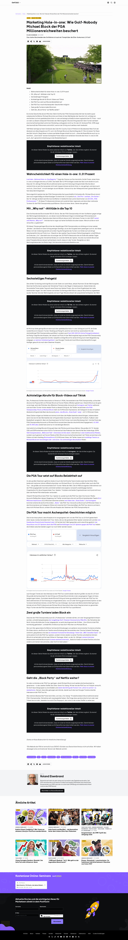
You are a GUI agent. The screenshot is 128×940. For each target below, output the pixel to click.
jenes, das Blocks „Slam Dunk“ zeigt (68, 412)
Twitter (90, 405)
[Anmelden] (114, 2)
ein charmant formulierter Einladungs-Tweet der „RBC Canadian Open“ (73, 633)
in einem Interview (87, 637)
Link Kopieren (46, 41)
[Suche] (111, 2)
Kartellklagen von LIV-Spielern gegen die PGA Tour (77, 524)
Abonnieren (57, 921)
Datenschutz (82, 933)
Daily (24, 14)
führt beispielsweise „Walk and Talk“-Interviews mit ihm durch (49, 433)
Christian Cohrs (86, 827)
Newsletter (58, 933)
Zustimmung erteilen (62, 156)
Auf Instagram (91, 501)
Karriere (38, 933)
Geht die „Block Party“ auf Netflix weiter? (45, 110)
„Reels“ (57, 503)
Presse (44, 933)
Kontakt (51, 933)
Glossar (66, 933)
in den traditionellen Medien (90, 433)
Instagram (80, 405)
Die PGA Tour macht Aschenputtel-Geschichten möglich (50, 105)
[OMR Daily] (17, 2)
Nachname (43, 906)
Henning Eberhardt (21, 827)
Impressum (73, 933)
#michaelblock (49, 437)
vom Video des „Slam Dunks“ (74, 501)
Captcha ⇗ (59, 915)
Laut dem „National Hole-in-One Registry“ (42, 179)
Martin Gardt (93, 829)
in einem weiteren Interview (59, 640)
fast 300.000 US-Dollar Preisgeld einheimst (83, 333)
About (31, 933)
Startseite (18, 14)
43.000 (96, 422)
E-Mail (17, 913)
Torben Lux (108, 829)
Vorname (18, 906)
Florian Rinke (86, 830)
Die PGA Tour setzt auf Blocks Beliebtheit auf (46, 102)
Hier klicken (46, 916)
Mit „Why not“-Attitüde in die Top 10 (43, 94)
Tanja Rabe (101, 829)
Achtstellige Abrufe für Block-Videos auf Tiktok (47, 99)
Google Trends (89, 390)
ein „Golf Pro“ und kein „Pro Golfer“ (87, 197)
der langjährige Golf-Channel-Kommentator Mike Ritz (68, 620)
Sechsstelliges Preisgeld (39, 97)
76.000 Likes (33, 425)
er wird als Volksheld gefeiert (44, 340)
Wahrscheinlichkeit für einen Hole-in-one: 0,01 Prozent (50, 92)
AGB (89, 933)
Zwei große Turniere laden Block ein (43, 107)
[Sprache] (108, 2)
